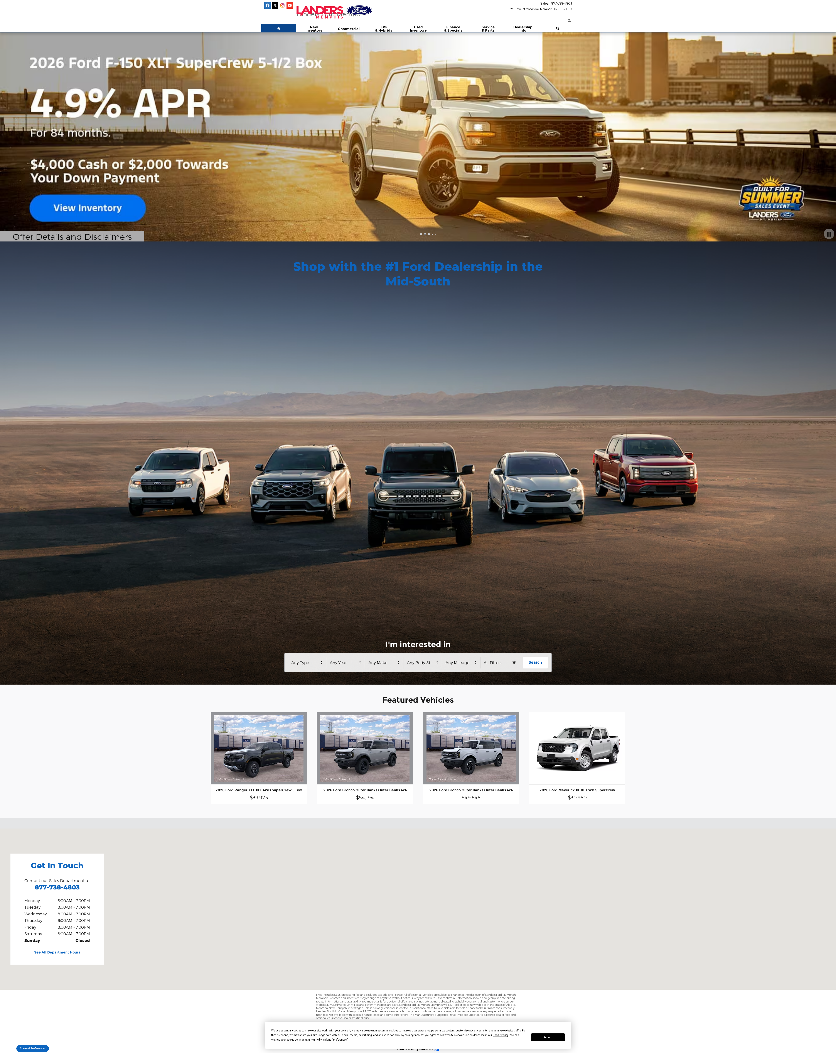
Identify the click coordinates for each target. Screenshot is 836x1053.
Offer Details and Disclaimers (73, 236)
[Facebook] (267, 5)
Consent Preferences (33, 1048)
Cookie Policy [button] (500, 1035)
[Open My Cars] (568, 20)
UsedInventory (418, 28)
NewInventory (313, 28)
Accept (548, 1037)
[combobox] (307, 662)
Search (535, 662)
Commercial (349, 29)
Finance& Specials (453, 28)
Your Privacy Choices (415, 1049)
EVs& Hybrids (383, 28)
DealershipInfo (523, 28)
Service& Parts (488, 28)
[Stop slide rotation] (829, 234)
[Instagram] (282, 5)
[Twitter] (275, 5)
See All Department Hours (57, 952)
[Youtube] (290, 5)
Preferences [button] (340, 1039)
